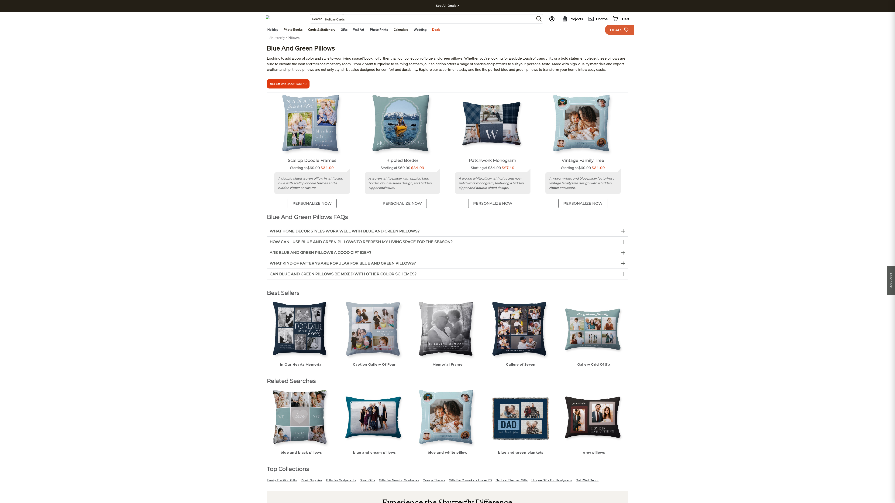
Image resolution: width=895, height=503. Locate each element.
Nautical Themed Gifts (512, 480)
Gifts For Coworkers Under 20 (470, 480)
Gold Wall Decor (587, 480)
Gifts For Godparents (341, 480)
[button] (539, 19)
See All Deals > (447, 5)
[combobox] (422, 18)
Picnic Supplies (311, 480)
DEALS (616, 30)
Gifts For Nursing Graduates (399, 480)
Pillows (293, 38)
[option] (277, 37)
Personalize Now (312, 203)
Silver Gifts (367, 480)
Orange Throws (434, 480)
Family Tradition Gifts (282, 480)
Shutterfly (277, 38)
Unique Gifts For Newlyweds (551, 480)
